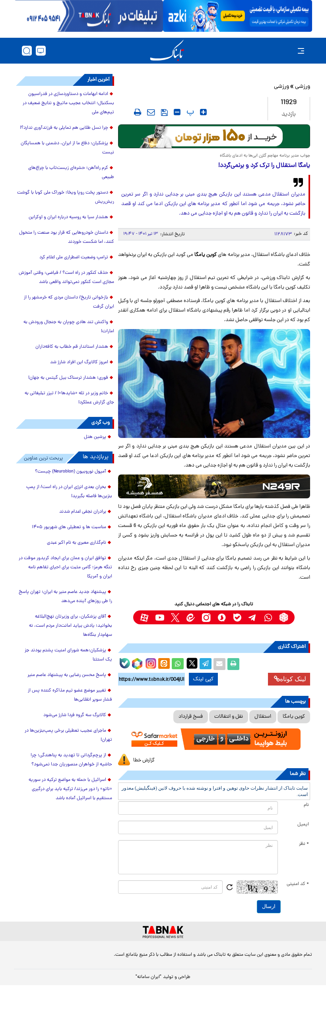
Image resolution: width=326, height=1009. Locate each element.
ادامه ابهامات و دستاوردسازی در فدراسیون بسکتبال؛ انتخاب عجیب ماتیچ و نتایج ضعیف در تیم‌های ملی (68, 103)
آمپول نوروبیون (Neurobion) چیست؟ (70, 471)
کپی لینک (203, 679)
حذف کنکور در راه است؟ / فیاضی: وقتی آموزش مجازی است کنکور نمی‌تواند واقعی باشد (66, 277)
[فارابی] (214, 136)
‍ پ (189, 112)
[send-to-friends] (151, 112)
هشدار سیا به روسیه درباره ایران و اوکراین (68, 217)
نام (306, 805)
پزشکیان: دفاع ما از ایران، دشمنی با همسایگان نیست (67, 148)
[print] (137, 112)
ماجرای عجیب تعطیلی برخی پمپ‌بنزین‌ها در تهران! (68, 735)
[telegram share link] (206, 664)
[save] (164, 112)
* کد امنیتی (298, 884)
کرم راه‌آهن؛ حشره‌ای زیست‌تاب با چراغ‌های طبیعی (71, 173)
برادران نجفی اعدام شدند (82, 511)
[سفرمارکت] (214, 739)
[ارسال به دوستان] (219, 664)
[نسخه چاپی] (233, 664)
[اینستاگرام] (150, 662)
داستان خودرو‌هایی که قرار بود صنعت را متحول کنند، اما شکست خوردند (66, 237)
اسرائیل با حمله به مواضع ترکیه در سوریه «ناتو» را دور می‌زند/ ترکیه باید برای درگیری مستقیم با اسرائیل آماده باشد (70, 789)
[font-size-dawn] (177, 112)
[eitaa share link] (164, 664)
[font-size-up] (203, 112)
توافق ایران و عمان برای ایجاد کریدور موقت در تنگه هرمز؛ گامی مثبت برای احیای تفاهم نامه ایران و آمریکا (65, 567)
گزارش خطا (144, 760)
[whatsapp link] (268, 617)
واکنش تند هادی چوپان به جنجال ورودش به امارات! (68, 327)
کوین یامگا (294, 716)
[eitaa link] (191, 617)
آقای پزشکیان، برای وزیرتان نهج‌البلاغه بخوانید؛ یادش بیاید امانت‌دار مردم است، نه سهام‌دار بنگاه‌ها (70, 626)
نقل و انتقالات (228, 716)
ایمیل (303, 824)
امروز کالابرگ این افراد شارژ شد (79, 362)
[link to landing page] (167, 51)
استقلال (262, 716)
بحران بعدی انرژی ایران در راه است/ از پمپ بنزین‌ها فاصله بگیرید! (69, 492)
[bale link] (237, 617)
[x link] (175, 617)
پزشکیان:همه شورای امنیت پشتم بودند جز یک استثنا (68, 655)
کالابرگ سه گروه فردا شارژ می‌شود (74, 715)
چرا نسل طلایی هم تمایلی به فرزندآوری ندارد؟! (64, 128)
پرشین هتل (95, 437)
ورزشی (302, 86)
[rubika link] (284, 617)
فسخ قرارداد (191, 716)
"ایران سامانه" (148, 977)
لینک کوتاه (293, 679)
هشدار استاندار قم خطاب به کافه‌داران (71, 347)
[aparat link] (144, 617)
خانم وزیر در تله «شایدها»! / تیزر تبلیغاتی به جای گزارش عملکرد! (69, 398)
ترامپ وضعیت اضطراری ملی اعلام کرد (73, 257)
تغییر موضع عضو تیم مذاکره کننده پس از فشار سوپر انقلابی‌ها (70, 695)
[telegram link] (253, 617)
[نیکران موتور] (214, 486)
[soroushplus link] (222, 617)
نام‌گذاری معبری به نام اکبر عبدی (76, 542)
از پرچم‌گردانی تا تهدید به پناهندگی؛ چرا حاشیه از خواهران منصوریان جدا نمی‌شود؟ (71, 760)
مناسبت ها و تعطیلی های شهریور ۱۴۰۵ (69, 527)
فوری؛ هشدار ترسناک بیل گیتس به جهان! (68, 378)
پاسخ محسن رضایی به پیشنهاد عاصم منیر (66, 675)
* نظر (304, 844)
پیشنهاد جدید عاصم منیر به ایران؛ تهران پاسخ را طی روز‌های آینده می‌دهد (65, 597)
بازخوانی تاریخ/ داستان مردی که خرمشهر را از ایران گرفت (69, 302)
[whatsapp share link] (178, 664)
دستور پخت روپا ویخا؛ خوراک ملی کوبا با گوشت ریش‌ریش (65, 197)
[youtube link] (160, 617)
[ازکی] (237, 16)
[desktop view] (41, 51)
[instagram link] (206, 617)
